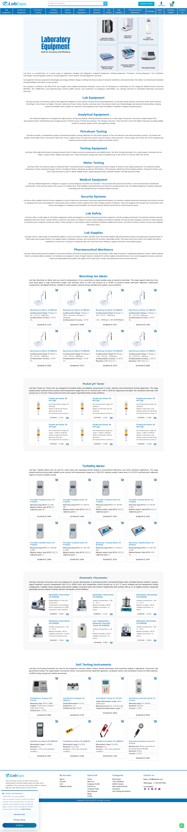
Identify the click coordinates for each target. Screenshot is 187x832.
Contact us (91, 786)
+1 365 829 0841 (159, 783)
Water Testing (67, 11)
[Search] (105, 3)
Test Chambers (118, 781)
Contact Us (182, 11)
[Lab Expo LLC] (13, 4)
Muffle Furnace (118, 784)
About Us (159, 11)
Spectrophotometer (119, 786)
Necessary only (19, 814)
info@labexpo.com (156, 779)
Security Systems (96, 11)
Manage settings (19, 820)
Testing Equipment (53, 11)
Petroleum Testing (38, 11)
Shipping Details (66, 786)
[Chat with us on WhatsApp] (181, 823)
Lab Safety (108, 11)
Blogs (89, 794)
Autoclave (116, 789)
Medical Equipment (81, 11)
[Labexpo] (15, 775)
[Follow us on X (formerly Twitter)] (149, 789)
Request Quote (146, 4)
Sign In (62, 779)
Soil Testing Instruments (121, 791)
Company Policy (93, 789)
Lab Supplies (119, 11)
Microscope (116, 779)
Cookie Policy (26, 809)
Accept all (19, 825)
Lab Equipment (6, 11)
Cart (61, 784)
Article (89, 796)
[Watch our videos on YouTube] (159, 789)
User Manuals (92, 791)
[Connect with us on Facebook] (145, 789)
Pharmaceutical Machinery (135, 11)
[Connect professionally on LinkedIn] (156, 789)
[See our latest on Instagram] (152, 789)
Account (63, 781)
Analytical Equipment (21, 11)
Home (89, 779)
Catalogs (150, 11)
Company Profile (170, 11)
